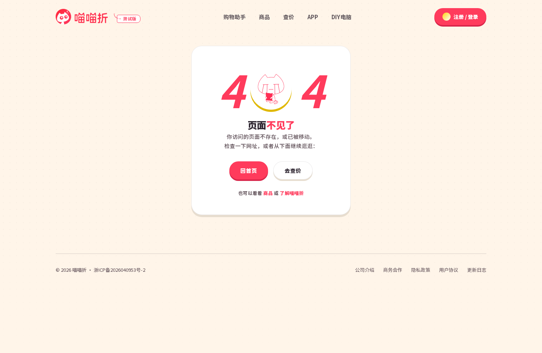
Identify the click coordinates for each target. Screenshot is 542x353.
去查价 (293, 170)
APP (313, 17)
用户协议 (448, 269)
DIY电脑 (341, 17)
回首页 (248, 170)
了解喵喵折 (292, 192)
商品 (264, 17)
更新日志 (476, 269)
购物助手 (234, 17)
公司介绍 (364, 269)
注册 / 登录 (466, 16)
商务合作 (392, 269)
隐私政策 (420, 269)
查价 (288, 17)
